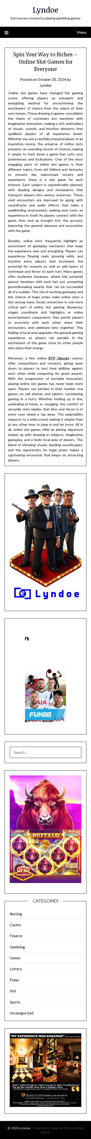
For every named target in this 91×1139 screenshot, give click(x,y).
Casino (15, 925)
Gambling (17, 947)
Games (15, 958)
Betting (16, 914)
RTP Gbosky (59, 358)
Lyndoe (45, 10)
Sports (15, 1002)
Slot (13, 991)
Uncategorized (21, 1013)
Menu (81, 32)
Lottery (16, 969)
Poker (14, 980)
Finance (16, 936)
